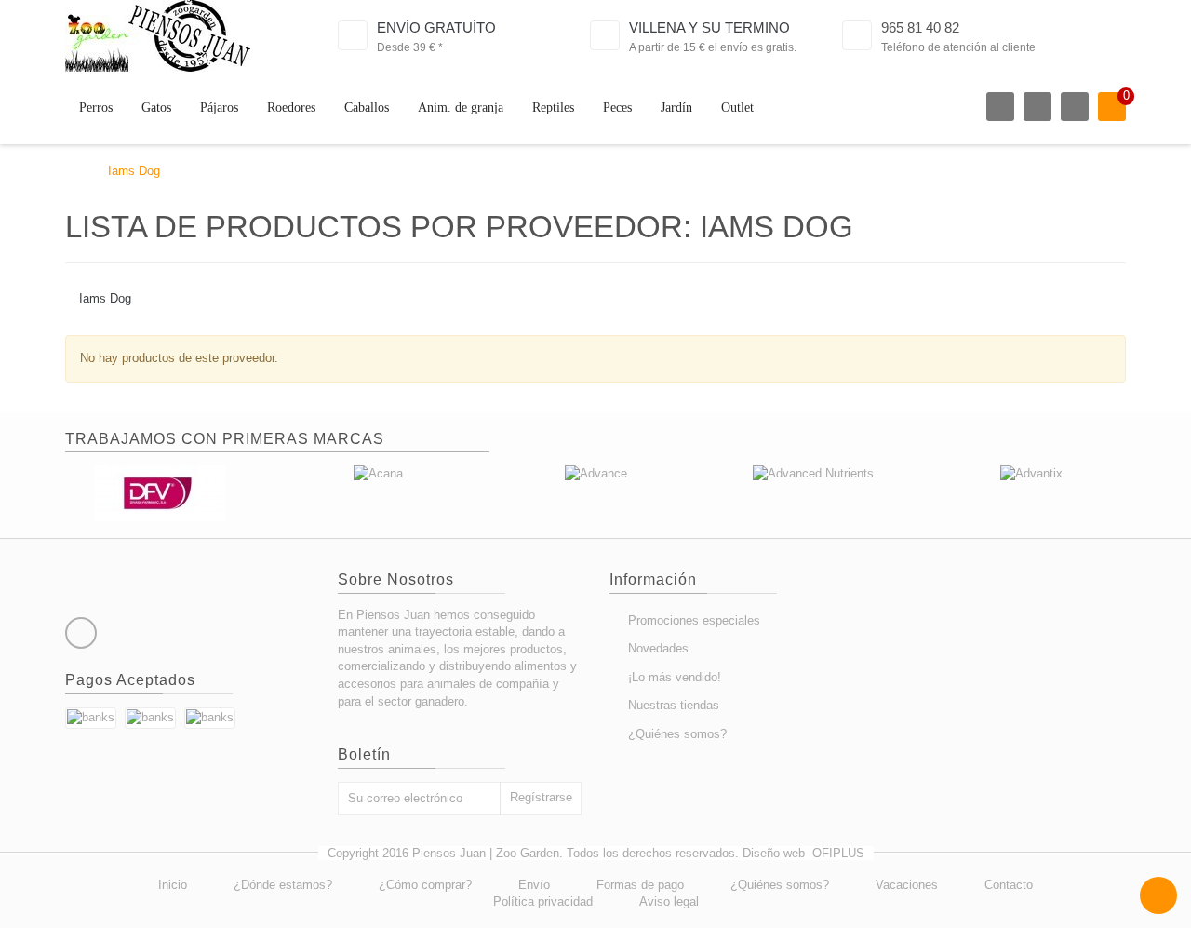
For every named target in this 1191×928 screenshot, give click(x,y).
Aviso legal (669, 901)
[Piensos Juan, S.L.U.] (157, 36)
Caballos (366, 107)
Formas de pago (640, 885)
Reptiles (553, 107)
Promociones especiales (694, 620)
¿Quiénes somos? (677, 734)
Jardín (676, 107)
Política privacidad (543, 901)
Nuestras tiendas (673, 705)
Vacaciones (907, 885)
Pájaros (219, 107)
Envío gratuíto (436, 27)
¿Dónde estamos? (283, 885)
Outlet (737, 107)
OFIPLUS (838, 853)
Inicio (172, 885)
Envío (534, 885)
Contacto (1008, 885)
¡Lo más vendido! (674, 677)
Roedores (291, 107)
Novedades (658, 648)
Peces (617, 107)
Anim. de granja (460, 107)
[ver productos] (160, 493)
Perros (96, 107)
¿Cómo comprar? (425, 885)
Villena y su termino (709, 27)
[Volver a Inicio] (69, 171)
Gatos (156, 107)
